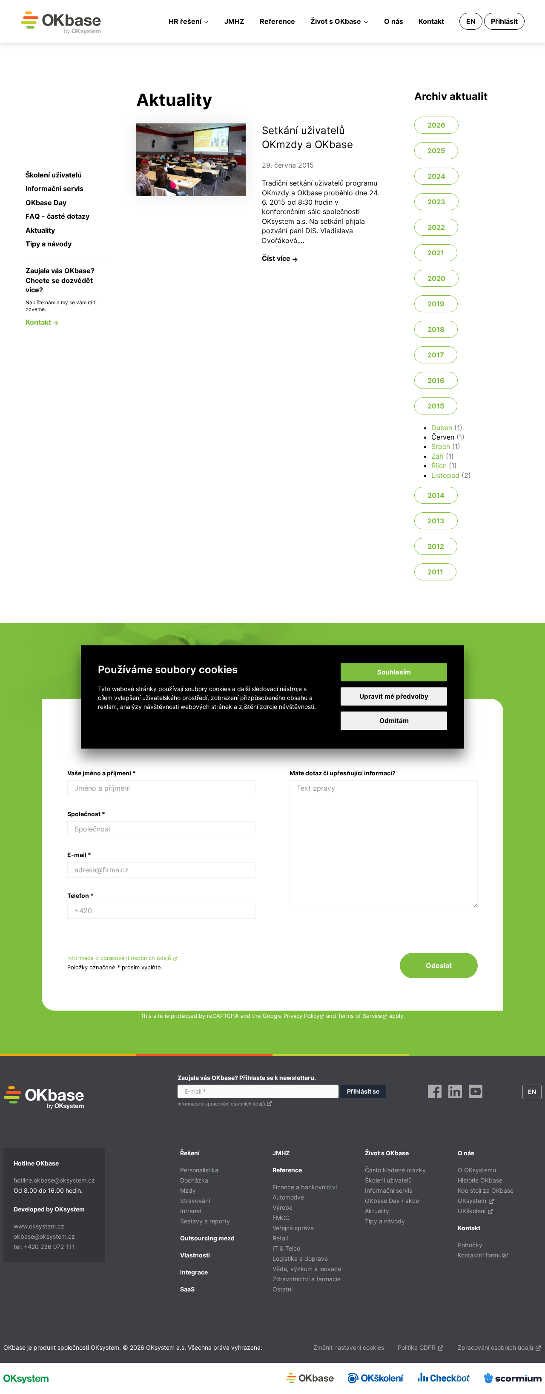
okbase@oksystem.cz (44, 1236)
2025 (436, 150)
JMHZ (234, 21)
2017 (435, 355)
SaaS (187, 1289)
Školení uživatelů (54, 175)
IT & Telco (286, 1248)
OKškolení (472, 1210)
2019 (436, 304)
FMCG (281, 1217)
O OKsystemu (477, 1170)
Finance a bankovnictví (304, 1187)
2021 (435, 253)
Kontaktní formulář (483, 1255)
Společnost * (86, 813)
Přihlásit (504, 21)
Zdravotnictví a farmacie (306, 1279)
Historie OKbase (480, 1180)
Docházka (194, 1180)
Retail (280, 1238)
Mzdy (188, 1190)
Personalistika (199, 1170)
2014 (436, 495)
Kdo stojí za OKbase (485, 1190)
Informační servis (54, 188)
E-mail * (79, 854)
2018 (436, 329)
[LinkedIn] (455, 1101)
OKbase (60, 22)
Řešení (190, 1153)
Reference (277, 21)
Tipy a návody (49, 244)
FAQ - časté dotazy (57, 216)
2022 (436, 227)
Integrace (194, 1272)
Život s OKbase (335, 21)
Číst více (277, 258)
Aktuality (40, 230)
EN (471, 21)
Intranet (191, 1210)
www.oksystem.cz (39, 1226)
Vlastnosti (195, 1255)
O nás (393, 21)
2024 (436, 176)
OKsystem (473, 1200)
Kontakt (431, 21)
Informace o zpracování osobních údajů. (120, 958)
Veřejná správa (293, 1227)
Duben (441, 427)
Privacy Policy (301, 1016)
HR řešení (185, 21)
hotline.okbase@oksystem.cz (54, 1180)
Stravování (195, 1200)
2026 (436, 125)
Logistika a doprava (300, 1258)
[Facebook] (435, 1101)
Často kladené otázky (395, 1170)
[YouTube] (475, 1101)
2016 (436, 380)
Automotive (288, 1197)
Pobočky (470, 1244)
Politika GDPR (417, 1347)
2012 (435, 546)
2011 (435, 572)
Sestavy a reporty (205, 1221)
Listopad (445, 475)
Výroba (282, 1207)
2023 (436, 201)
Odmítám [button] (394, 721)
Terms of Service (360, 1016)
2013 (436, 521)
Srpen (440, 446)
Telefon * (80, 895)
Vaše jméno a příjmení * (101, 773)
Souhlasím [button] (394, 672)
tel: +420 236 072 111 (44, 1246)
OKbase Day (46, 202)
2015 (435, 406)
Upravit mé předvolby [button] (393, 696)
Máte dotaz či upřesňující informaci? (343, 773)
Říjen (439, 465)
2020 (436, 278)
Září (437, 456)
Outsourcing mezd (207, 1238)
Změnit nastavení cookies (348, 1347)
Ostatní (282, 1289)
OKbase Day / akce (392, 1200)
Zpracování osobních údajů (496, 1347)
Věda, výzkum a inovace (306, 1268)
